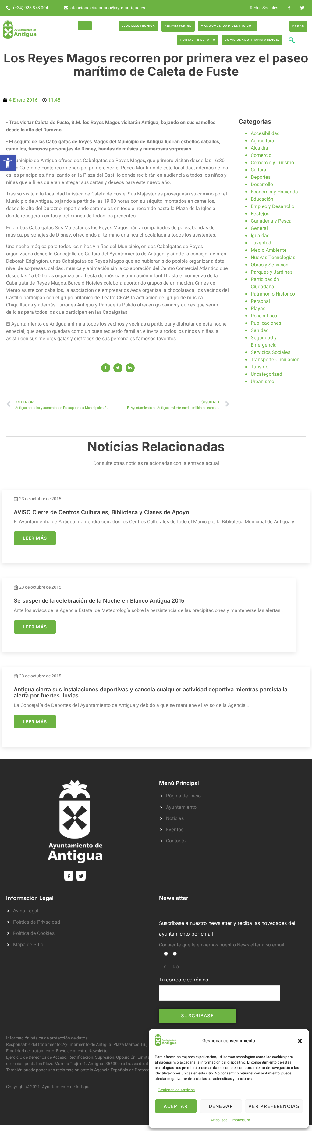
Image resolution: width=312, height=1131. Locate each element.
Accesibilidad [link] (265, 133)
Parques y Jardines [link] (271, 272)
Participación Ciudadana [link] (265, 283)
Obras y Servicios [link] (269, 264)
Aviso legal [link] (220, 1120)
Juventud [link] (261, 243)
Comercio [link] (261, 155)
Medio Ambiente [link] (269, 250)
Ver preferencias (274, 1106)
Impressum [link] (241, 1120)
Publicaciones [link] (266, 323)
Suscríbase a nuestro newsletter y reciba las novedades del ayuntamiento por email (227, 928)
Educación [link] (262, 199)
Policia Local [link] (264, 316)
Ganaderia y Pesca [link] (271, 221)
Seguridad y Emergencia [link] (264, 341)
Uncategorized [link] (266, 374)
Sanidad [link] (260, 330)
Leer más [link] (35, 538)
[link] (8, 163)
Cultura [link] (258, 170)
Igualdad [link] (260, 235)
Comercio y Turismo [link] (272, 162)
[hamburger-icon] (85, 25)
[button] (300, 1041)
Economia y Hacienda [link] (274, 191)
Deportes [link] (261, 177)
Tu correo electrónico (183, 980)
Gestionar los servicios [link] (176, 1090)
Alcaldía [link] (259, 148)
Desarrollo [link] (262, 184)
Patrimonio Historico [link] (273, 294)
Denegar (221, 1106)
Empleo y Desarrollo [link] (272, 206)
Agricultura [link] (262, 140)
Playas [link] (258, 308)
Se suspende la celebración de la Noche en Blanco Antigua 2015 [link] (99, 600)
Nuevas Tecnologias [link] (273, 257)
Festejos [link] (260, 213)
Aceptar (176, 1106)
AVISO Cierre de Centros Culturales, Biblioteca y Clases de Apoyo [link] (101, 512)
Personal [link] (260, 301)
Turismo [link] (259, 367)
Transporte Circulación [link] (275, 359)
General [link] (259, 228)
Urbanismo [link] (262, 381)
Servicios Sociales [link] (270, 352)
